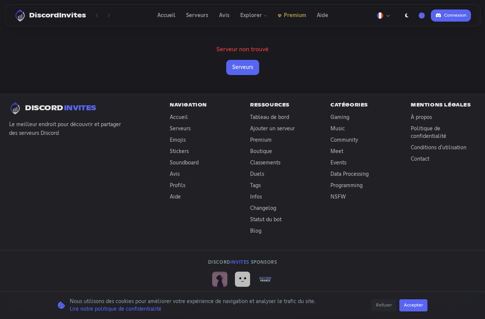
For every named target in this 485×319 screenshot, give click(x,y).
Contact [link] (420, 159)
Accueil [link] (179, 117)
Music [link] (337, 128)
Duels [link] (257, 174)
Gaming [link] (339, 117)
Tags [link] (255, 185)
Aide (322, 15)
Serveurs (197, 15)
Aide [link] (175, 197)
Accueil (166, 15)
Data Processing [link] (349, 174)
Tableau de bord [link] (269, 117)
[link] (219, 279)
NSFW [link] (338, 197)
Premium (295, 15)
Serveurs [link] (180, 128)
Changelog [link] (263, 208)
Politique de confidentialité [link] (428, 132)
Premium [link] (261, 140)
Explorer (251, 15)
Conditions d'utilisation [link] (438, 147)
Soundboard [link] (184, 163)
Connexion (455, 15)
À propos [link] (421, 117)
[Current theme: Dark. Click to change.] (407, 15)
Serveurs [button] (242, 67)
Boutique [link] (261, 151)
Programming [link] (346, 185)
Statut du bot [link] (266, 219)
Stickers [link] (179, 151)
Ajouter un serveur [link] (272, 128)
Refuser (384, 305)
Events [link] (338, 163)
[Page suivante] (108, 15)
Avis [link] (175, 174)
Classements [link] (265, 163)
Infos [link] (256, 197)
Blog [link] (255, 231)
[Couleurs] (422, 15)
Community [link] (344, 140)
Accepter (413, 305)
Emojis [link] (178, 140)
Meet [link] (336, 151)
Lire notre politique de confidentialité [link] (115, 309)
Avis (224, 15)
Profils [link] (177, 185)
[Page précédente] (97, 15)
